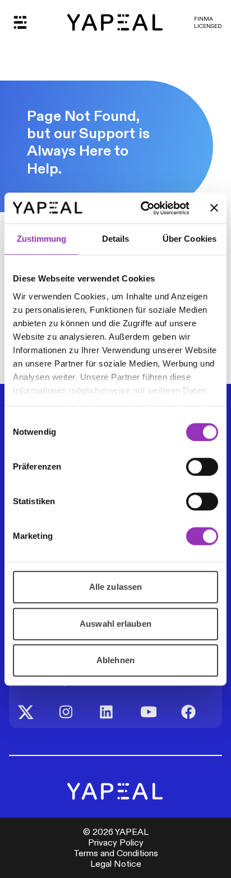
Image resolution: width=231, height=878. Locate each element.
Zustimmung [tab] (42, 238)
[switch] (202, 467)
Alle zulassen (115, 586)
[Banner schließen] (214, 208)
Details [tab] (116, 238)
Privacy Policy (116, 842)
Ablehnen (115, 660)
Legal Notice (115, 863)
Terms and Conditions (115, 853)
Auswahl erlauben (115, 623)
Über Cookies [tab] (189, 238)
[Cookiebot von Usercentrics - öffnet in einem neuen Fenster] (143, 208)
